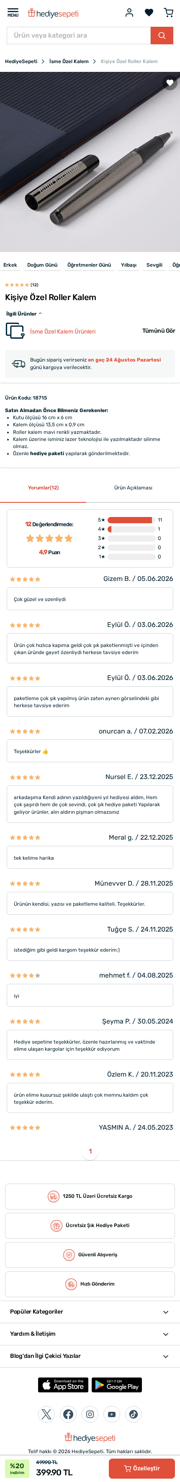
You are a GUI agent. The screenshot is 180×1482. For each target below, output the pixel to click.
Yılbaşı (128, 265)
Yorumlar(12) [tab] (43, 488)
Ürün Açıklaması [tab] (133, 488)
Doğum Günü (42, 265)
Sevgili (154, 265)
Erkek (10, 265)
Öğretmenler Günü (89, 265)
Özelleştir (146, 1468)
